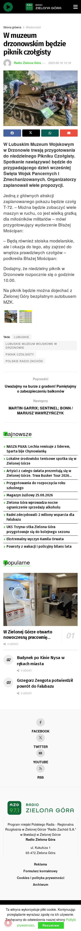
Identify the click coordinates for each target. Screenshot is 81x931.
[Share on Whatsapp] (50, 133)
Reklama (40, 864)
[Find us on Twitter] (40, 738)
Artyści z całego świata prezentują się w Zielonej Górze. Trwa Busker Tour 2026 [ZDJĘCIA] (39, 473)
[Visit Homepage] (43, 6)
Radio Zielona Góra (27, 63)
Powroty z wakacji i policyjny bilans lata (39, 547)
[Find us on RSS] (40, 768)
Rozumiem (51, 925)
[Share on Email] (69, 133)
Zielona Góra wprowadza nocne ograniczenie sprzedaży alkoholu (33, 505)
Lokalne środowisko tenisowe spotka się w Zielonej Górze (41, 461)
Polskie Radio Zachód (24, 361)
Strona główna (12, 27)
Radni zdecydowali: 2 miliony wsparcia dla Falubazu (40, 517)
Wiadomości (33, 27)
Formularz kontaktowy (40, 871)
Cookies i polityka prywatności (40, 877)
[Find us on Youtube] (40, 753)
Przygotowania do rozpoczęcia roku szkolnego (36, 485)
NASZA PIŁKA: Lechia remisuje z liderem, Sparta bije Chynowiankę (38, 449)
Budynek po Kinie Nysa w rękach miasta (41, 660)
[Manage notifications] (8, 922)
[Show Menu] (75, 7)
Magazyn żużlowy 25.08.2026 (30, 495)
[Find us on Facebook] (40, 722)
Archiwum (40, 884)
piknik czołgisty (20, 354)
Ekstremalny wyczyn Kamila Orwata (35, 539)
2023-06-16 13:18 (59, 63)
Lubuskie (21, 337)
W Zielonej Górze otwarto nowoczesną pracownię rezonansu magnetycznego (28, 634)
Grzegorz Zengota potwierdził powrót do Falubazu (45, 683)
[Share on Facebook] (12, 133)
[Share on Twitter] (31, 133)
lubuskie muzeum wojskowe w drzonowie (31, 345)
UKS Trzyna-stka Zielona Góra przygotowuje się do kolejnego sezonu (38, 529)
